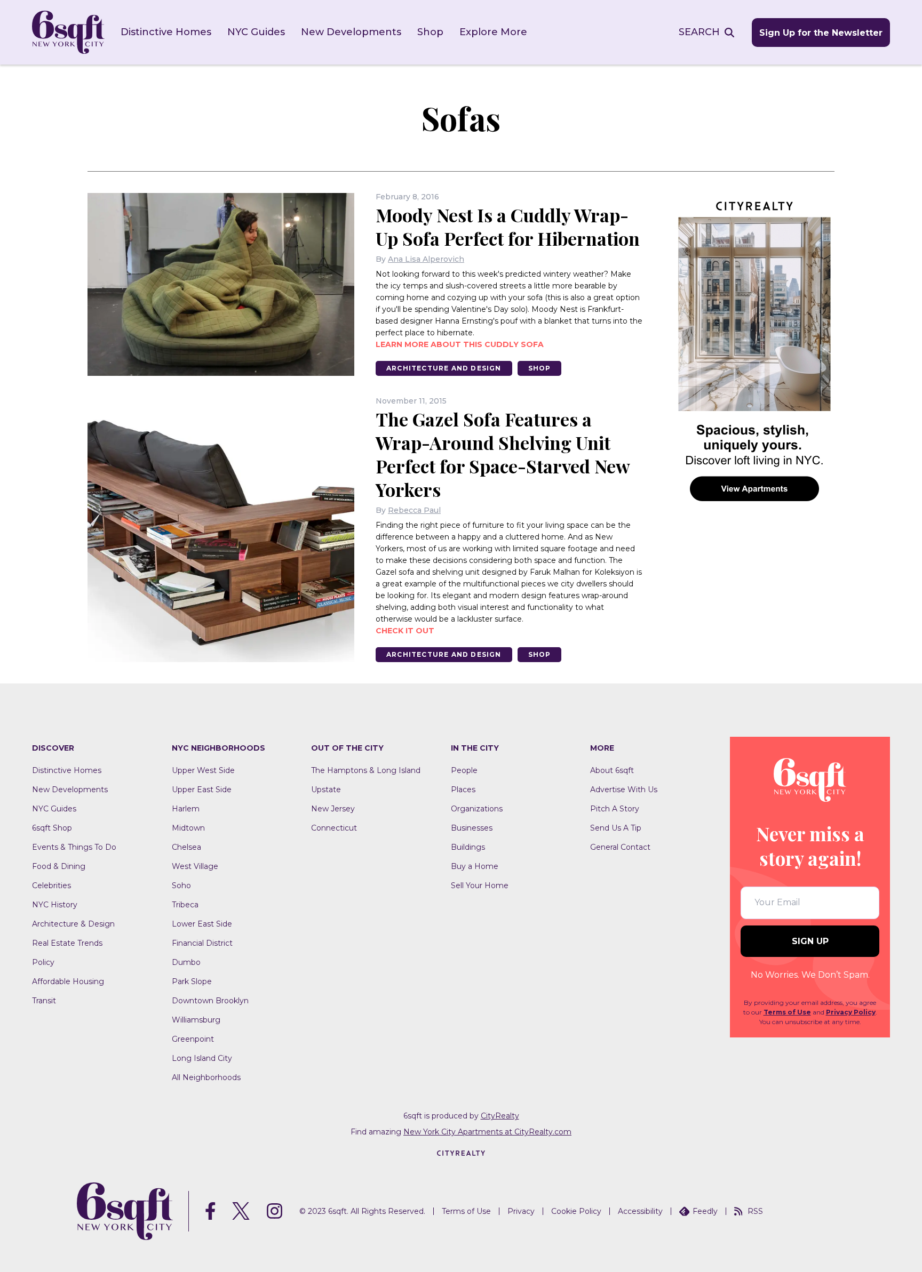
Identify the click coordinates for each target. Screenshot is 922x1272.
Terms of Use (787, 1012)
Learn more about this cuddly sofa (460, 344)
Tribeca (185, 904)
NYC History (54, 904)
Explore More (493, 32)
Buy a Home (474, 866)
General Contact (620, 847)
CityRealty (500, 1116)
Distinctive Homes (166, 32)
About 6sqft (612, 770)
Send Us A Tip (615, 828)
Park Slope (192, 981)
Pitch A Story (614, 809)
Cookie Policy (576, 1211)
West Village (195, 866)
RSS (755, 1211)
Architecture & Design (73, 924)
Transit (44, 1000)
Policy (43, 962)
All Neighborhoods (206, 1077)
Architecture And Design (444, 368)
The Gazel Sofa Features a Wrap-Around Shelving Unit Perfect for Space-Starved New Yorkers (503, 454)
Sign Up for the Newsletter (821, 33)
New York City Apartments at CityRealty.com (487, 1132)
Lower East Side (202, 924)
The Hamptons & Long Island (365, 770)
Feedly (705, 1211)
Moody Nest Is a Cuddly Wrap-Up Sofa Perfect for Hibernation (508, 227)
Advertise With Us (623, 789)
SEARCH (699, 32)
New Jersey (333, 809)
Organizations (477, 809)
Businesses (471, 828)
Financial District (202, 943)
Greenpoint (193, 1039)
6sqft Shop (52, 828)
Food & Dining (58, 866)
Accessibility (640, 1211)
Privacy (521, 1211)
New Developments (351, 32)
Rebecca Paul (414, 510)
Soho (181, 885)
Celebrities (51, 885)
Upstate (326, 789)
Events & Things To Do (74, 847)
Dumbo (186, 962)
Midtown (188, 828)
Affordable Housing (68, 981)
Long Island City (202, 1058)
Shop (430, 32)
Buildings (468, 847)
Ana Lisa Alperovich (426, 259)
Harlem (186, 809)
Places (463, 789)
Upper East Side (202, 789)
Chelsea (186, 847)
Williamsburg (196, 1020)
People (464, 770)
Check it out (405, 630)
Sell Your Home (479, 885)
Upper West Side (203, 770)
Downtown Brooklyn (210, 1000)
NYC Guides (256, 32)
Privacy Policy (851, 1012)
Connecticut (334, 828)
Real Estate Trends (67, 943)
